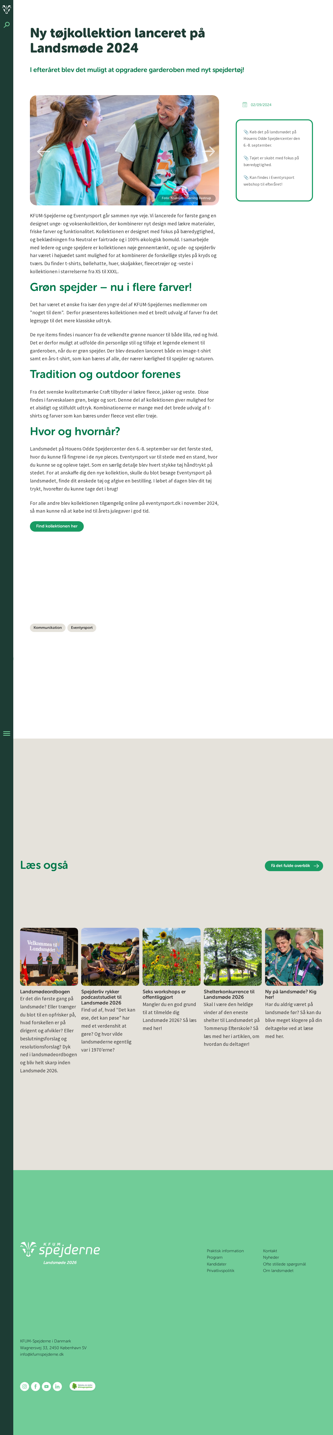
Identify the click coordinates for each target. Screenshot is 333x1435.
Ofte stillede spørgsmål (284, 1264)
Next (208, 151)
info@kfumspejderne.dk (42, 1355)
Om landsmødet (278, 1271)
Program (215, 1258)
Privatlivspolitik (220, 1271)
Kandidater (216, 1264)
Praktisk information (225, 1251)
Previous (43, 151)
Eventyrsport (82, 628)
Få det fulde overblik (290, 866)
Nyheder (271, 1258)
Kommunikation (48, 628)
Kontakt (270, 1251)
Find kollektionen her (57, 526)
